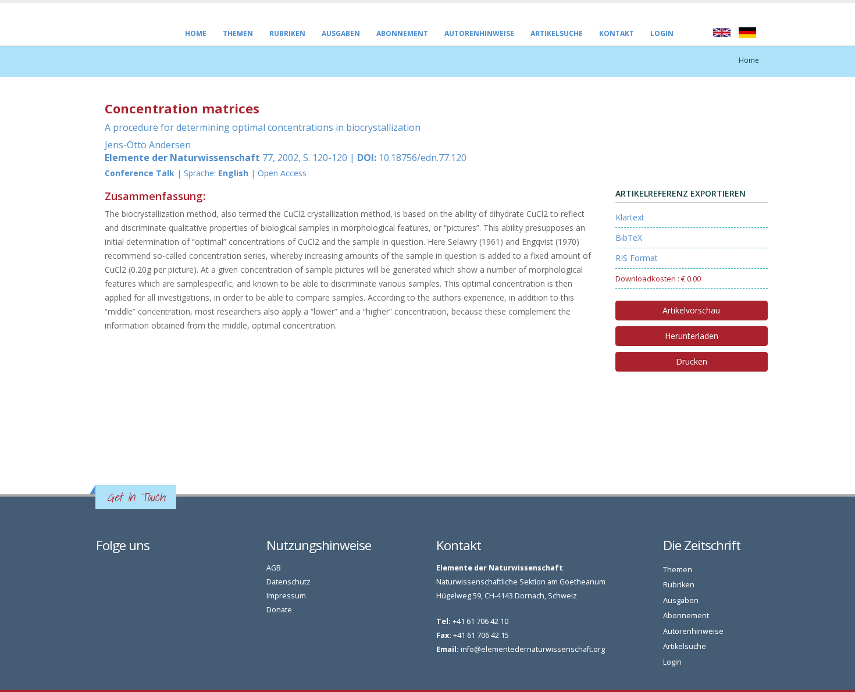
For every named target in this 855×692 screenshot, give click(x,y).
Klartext (629, 217)
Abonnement (402, 33)
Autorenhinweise (479, 33)
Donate (279, 610)
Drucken (691, 361)
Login (662, 33)
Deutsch (747, 32)
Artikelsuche (556, 33)
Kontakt (616, 33)
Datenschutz (288, 582)
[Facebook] (101, 571)
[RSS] (114, 571)
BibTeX (628, 237)
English (722, 32)
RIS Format (636, 257)
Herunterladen (691, 335)
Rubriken (287, 33)
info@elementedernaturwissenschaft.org (533, 649)
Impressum (286, 596)
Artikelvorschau (691, 310)
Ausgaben (341, 33)
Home (195, 33)
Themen (238, 33)
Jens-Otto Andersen (148, 144)
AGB (273, 568)
